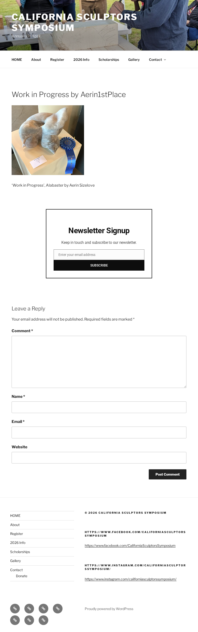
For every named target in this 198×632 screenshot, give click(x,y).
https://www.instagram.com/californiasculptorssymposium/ (131, 579)
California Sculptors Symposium (75, 22)
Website (19, 447)
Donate (21, 576)
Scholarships (109, 59)
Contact (155, 59)
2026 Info (81, 59)
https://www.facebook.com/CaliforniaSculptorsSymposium (130, 545)
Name (18, 396)
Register (57, 59)
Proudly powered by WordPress (109, 609)
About (36, 59)
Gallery (134, 59)
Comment (22, 331)
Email (18, 421)
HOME (17, 59)
